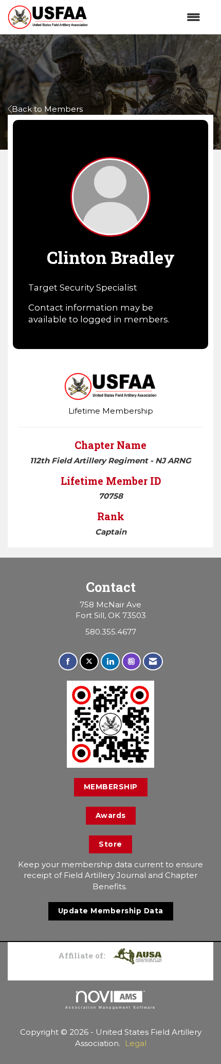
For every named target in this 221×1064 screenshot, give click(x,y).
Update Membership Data (110, 911)
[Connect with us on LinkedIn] (110, 661)
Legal (135, 1043)
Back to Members (47, 109)
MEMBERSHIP (111, 787)
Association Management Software (110, 1007)
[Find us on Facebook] (68, 661)
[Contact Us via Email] (153, 661)
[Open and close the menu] (149, 17)
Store (110, 844)
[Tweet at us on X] (89, 661)
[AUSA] (137, 955)
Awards (111, 815)
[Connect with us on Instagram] (131, 661)
